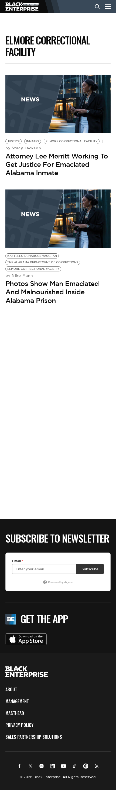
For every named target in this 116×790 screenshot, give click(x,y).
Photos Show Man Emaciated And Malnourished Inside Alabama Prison (52, 292)
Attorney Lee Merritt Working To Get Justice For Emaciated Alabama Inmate (56, 164)
